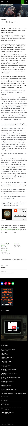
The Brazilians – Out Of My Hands (8, 369)
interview (10, 259)
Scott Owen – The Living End (7, 357)
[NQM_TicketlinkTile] (7, 297)
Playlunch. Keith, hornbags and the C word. (11, 377)
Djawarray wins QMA (6, 385)
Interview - (3, 19)
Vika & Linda (4, 403)
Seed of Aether (22, 259)
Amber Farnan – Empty (6, 361)
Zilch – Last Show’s (5, 250)
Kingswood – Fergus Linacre (7, 412)
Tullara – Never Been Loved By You (9, 389)
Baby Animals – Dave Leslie (7, 381)
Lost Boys (17, 229)
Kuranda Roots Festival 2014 (7, 272)
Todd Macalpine (10, 24)
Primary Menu (26, 2)
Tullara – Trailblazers (5, 365)
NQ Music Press (5, 2)
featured (4, 259)
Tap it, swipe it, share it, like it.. (8, 349)
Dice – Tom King (4, 353)
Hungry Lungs (4, 229)
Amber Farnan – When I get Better (9, 373)
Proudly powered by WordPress (7, 424)
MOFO (16, 259)
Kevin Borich (4, 399)
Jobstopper (10, 229)
